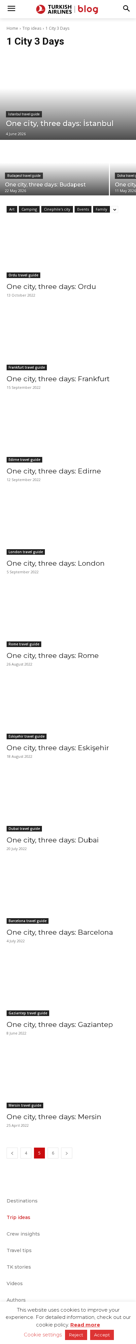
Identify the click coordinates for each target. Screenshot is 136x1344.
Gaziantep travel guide (28, 1013)
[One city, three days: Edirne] (68, 432)
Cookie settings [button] (43, 1334)
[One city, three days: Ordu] (68, 247)
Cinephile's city (57, 209)
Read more (85, 1325)
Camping (29, 209)
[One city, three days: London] (68, 524)
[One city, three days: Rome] (68, 616)
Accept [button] (102, 1334)
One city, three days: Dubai (53, 840)
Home (12, 28)
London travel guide (26, 552)
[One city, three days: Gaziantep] (68, 985)
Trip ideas (31, 28)
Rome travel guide (24, 644)
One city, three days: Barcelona (60, 932)
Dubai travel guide (24, 828)
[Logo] (68, 9)
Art (12, 209)
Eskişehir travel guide (27, 736)
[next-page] (66, 1153)
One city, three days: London (56, 563)
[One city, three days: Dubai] (68, 801)
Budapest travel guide (24, 176)
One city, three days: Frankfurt (58, 379)
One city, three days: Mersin (54, 1117)
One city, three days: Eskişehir (58, 748)
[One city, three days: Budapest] (54, 168)
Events (83, 209)
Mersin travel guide (25, 1105)
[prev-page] (12, 1153)
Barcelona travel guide (28, 920)
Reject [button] (76, 1334)
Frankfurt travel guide (27, 367)
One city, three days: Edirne (54, 471)
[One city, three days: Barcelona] (68, 893)
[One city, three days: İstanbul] (68, 97)
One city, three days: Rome (53, 655)
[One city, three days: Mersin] (68, 1077)
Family (101, 209)
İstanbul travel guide (24, 114)
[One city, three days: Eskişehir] (68, 708)
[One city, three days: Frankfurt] (68, 339)
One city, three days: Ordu (51, 286)
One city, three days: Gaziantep (60, 1024)
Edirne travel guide (24, 459)
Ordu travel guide (23, 275)
